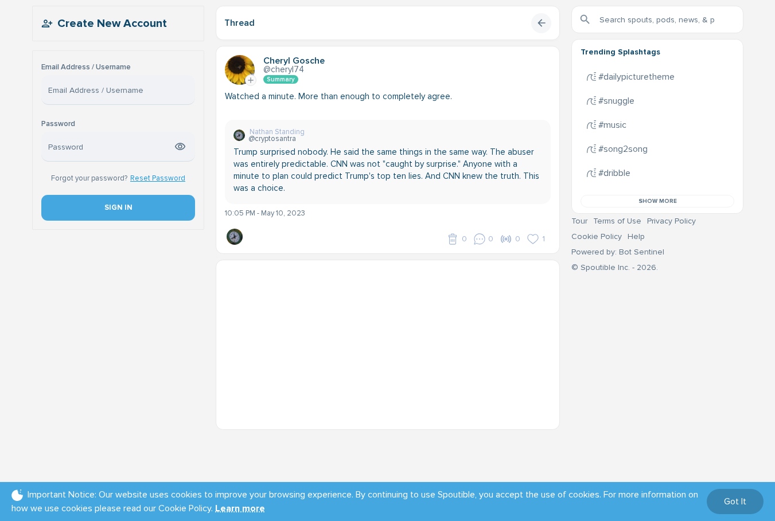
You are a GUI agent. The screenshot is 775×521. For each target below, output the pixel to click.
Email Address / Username (86, 67)
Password (58, 124)
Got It (735, 501)
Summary (281, 79)
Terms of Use (617, 221)
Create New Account (112, 23)
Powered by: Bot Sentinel (617, 252)
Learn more (240, 508)
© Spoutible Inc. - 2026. (614, 267)
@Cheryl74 (283, 69)
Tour (579, 221)
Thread (239, 23)
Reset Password (157, 178)
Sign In (118, 207)
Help (636, 236)
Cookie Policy (596, 236)
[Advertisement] (388, 340)
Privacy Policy (671, 221)
